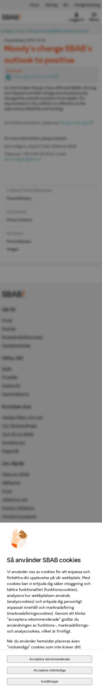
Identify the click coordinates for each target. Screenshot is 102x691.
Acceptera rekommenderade (49, 659)
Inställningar (49, 681)
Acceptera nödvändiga (50, 670)
